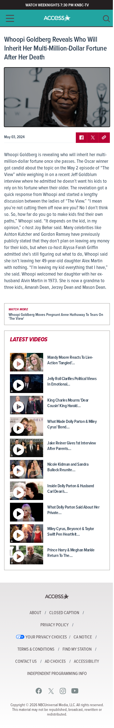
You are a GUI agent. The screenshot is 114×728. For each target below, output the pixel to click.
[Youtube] (74, 691)
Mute (24, 118)
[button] (8, 18)
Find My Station (77, 649)
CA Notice (83, 637)
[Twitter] (51, 691)
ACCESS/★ (57, 18)
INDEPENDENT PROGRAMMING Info (57, 674)
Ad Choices (55, 661)
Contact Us (26, 661)
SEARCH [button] (106, 18)
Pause (15, 118)
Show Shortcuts (82, 118)
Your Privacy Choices (46, 637)
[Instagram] (63, 691)
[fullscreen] (99, 118)
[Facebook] (38, 691)
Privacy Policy (54, 625)
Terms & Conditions (36, 649)
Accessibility (86, 661)
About (35, 613)
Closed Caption (64, 613)
